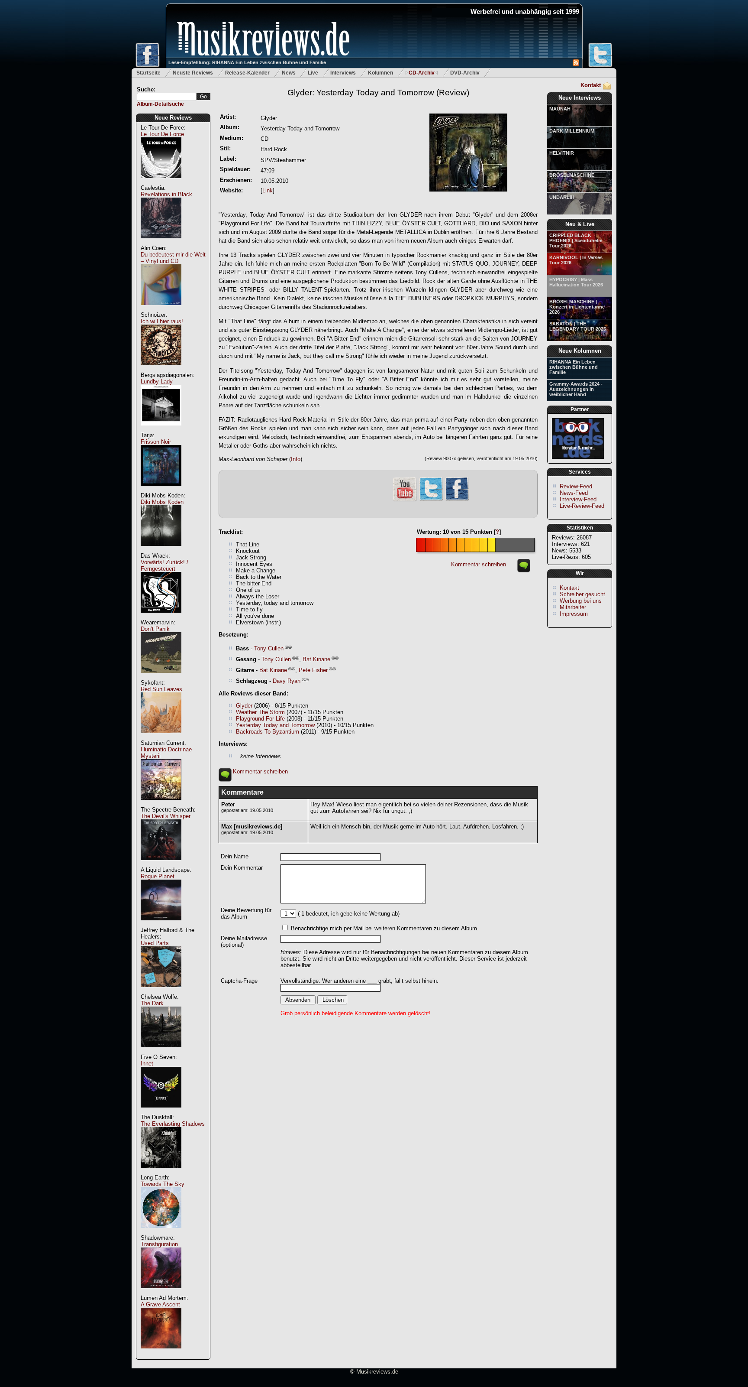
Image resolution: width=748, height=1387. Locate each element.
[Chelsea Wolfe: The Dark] (161, 1052)
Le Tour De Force (162, 134)
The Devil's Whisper (165, 816)
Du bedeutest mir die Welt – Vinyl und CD (173, 257)
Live (313, 73)
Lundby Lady (157, 381)
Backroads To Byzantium (267, 731)
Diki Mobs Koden (162, 502)
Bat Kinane (316, 659)
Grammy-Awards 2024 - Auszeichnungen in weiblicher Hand (576, 389)
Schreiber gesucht (582, 594)
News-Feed (574, 493)
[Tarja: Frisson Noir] (161, 490)
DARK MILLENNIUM (571, 130)
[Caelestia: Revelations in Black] (161, 243)
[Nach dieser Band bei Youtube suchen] (405, 500)
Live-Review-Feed (582, 506)
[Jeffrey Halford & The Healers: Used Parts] (161, 991)
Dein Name (234, 856)
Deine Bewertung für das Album (246, 913)
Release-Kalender (247, 73)
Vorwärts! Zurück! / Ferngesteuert (164, 565)
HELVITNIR (561, 153)
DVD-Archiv (465, 73)
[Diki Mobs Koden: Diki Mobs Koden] (161, 550)
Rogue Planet (157, 876)
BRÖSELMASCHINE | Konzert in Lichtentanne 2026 (577, 307)
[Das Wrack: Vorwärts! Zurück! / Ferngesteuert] (161, 617)
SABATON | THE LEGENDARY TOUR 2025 (577, 326)
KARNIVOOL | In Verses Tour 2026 (576, 260)
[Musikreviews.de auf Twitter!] (431, 500)
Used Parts (155, 943)
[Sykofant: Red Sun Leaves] (161, 737)
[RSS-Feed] (576, 64)
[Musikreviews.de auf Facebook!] (457, 500)
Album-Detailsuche (160, 104)
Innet (147, 1063)
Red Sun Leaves (161, 689)
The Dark (152, 1003)
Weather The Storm (260, 712)
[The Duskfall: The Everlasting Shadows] (161, 1172)
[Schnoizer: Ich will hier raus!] (161, 370)
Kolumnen (380, 73)
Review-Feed (576, 486)
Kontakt (590, 85)
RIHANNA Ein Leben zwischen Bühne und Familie (573, 367)
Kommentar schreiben (478, 564)
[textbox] (167, 97)
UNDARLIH (561, 197)
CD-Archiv (422, 73)
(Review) (378, 92)
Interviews (343, 73)
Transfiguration (159, 1244)
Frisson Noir (156, 442)
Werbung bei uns (581, 601)
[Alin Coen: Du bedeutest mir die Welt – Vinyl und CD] (161, 309)
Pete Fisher (313, 670)
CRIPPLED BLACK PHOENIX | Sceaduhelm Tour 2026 (576, 240)
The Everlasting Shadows (173, 1124)
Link (267, 190)
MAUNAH (560, 108)
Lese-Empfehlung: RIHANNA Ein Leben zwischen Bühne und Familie (247, 62)
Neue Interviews (579, 97)
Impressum (574, 614)
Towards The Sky (162, 1184)
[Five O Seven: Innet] (161, 1112)
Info (295, 459)
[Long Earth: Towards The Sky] (161, 1232)
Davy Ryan (286, 681)
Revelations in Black (166, 194)
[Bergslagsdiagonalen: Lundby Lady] (161, 430)
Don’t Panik (155, 629)
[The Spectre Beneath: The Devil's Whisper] (161, 864)
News (289, 73)
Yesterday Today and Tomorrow (275, 725)
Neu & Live (579, 224)
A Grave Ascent (160, 1304)
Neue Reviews (173, 117)
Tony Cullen (269, 648)
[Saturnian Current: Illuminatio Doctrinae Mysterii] (161, 804)
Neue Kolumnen (579, 351)
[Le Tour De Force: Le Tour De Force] (161, 182)
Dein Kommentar (242, 867)
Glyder (244, 705)
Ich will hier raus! (162, 321)
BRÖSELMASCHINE (571, 175)
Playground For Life (260, 718)
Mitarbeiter (573, 607)
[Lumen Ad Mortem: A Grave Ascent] (161, 1353)
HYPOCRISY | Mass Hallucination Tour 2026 (576, 282)
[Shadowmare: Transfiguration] (161, 1293)
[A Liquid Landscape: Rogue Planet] (161, 925)
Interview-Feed (578, 499)
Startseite (148, 73)
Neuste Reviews (193, 73)
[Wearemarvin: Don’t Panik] (161, 677)
